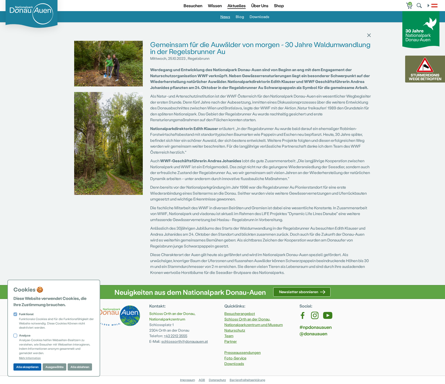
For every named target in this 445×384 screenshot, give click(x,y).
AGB (202, 379)
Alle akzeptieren (27, 366)
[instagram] (314, 315)
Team (228, 335)
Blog (240, 16)
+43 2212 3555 (175, 335)
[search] (419, 5)
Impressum (187, 379)
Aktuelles (236, 5)
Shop (279, 5)
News (225, 16)
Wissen (215, 5)
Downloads (259, 16)
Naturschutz (234, 330)
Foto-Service (235, 358)
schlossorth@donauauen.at (184, 341)
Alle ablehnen (79, 366)
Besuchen (193, 5)
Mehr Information (30, 357)
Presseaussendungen (242, 352)
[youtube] (327, 315)
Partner (230, 341)
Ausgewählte (54, 366)
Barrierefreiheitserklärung (247, 379)
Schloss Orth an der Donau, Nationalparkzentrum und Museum (253, 322)
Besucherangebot (239, 313)
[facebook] (302, 315)
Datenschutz (217, 379)
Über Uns (259, 5)
